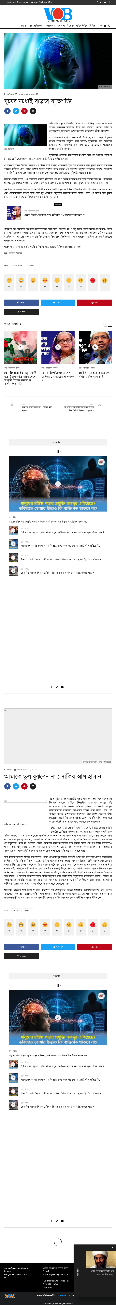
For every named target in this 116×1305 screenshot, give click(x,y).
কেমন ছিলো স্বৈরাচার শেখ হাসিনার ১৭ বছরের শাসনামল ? (54, 215)
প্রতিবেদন (38, 25)
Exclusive (18, 266)
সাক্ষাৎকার (50, 25)
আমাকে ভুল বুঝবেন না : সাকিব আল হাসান (37, 407)
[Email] (33, 111)
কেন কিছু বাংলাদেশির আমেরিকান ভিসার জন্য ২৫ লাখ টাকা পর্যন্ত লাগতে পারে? (57, 573)
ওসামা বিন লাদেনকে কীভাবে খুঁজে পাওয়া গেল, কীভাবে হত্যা (102, 1272)
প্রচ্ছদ (23, 25)
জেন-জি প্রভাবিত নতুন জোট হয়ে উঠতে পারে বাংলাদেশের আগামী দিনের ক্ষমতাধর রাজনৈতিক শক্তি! (20, 378)
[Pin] (24, 111)
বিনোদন (70, 25)
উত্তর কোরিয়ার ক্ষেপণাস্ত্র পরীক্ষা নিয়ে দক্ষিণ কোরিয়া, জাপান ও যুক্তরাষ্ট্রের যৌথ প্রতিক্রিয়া (61, 559)
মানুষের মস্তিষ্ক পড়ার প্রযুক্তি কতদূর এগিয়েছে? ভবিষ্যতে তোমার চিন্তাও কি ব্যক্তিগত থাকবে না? (48, 521)
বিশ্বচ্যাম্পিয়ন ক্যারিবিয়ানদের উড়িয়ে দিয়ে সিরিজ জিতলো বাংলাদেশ (79, 407)
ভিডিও (92, 25)
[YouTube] (105, 2)
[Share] (7, 111)
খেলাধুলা (61, 25)
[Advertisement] (30, 633)
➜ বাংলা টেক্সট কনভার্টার (41, 2)
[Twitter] (101, 2)
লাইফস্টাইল (81, 25)
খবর (30, 25)
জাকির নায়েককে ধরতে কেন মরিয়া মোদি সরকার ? (95, 375)
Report (31, 266)
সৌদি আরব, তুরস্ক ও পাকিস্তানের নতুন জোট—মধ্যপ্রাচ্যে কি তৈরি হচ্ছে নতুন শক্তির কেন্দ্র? (62, 532)
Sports (28, 910)
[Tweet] (16, 111)
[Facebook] (97, 2)
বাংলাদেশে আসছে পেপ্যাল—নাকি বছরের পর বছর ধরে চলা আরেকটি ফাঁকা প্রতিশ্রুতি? (60, 546)
